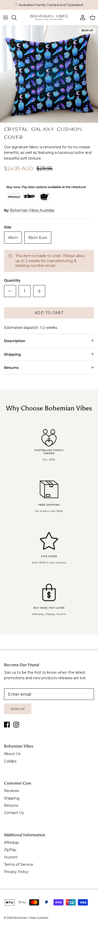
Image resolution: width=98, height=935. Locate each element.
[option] (49, 74)
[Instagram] (16, 724)
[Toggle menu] (5, 17)
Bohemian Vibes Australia (32, 210)
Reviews (11, 790)
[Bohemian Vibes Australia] (49, 17)
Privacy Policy (16, 871)
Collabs (10, 761)
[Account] (81, 17)
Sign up (18, 709)
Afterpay (11, 842)
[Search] (16, 17)
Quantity (12, 280)
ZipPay (10, 849)
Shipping (12, 354)
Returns (11, 367)
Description (14, 341)
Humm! (11, 857)
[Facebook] (7, 724)
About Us (12, 753)
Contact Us (14, 812)
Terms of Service (18, 864)
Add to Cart (49, 313)
